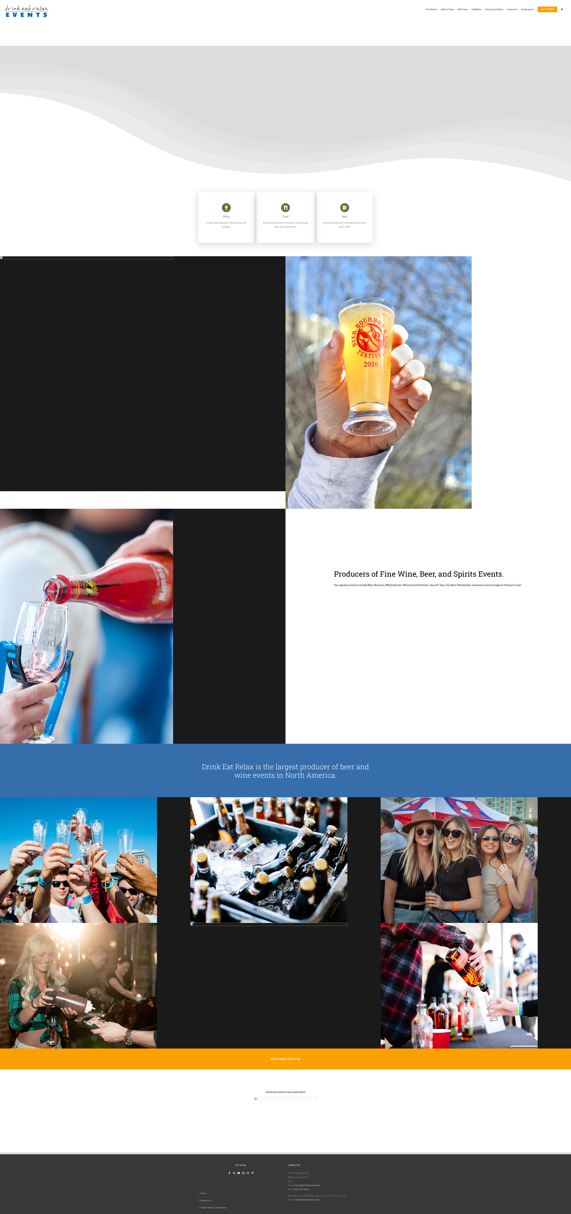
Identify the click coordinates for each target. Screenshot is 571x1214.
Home (203, 1193)
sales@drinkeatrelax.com (306, 1199)
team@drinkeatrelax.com (307, 1185)
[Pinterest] (252, 1173)
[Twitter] (234, 1173)
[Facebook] (229, 1173)
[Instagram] (243, 1173)
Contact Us (205, 1200)
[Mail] (248, 1173)
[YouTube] (238, 1173)
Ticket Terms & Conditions (213, 1207)
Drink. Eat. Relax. (301, 1189)
